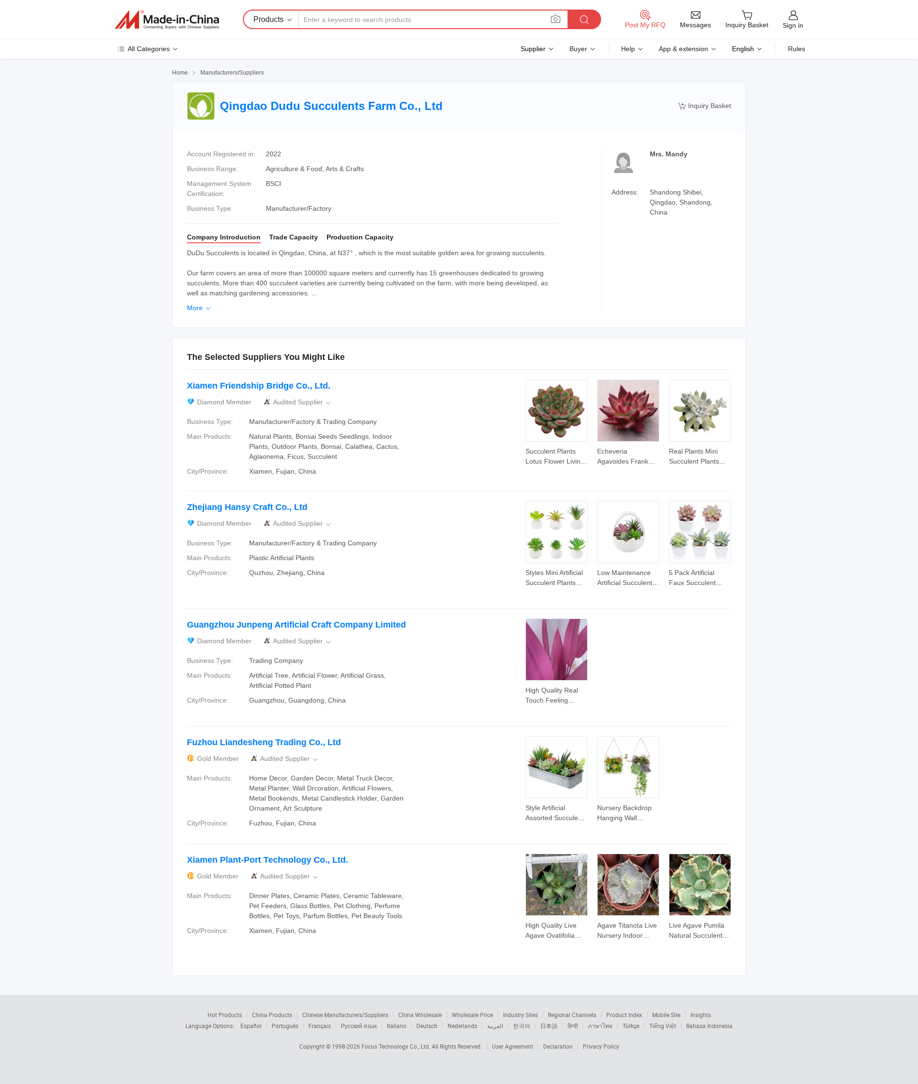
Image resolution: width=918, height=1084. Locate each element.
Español (251, 1026)
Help (628, 49)
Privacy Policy (601, 1046)
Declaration (558, 1046)
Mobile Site (666, 1015)
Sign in (793, 25)
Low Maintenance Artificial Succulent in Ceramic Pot (628, 582)
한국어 (521, 1026)
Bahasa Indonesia (709, 1026)
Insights (700, 1015)
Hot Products (225, 1015)
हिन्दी (573, 1026)
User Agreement (512, 1046)
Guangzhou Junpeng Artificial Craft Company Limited (296, 624)
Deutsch (426, 1026)
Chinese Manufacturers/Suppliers (345, 1015)
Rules (796, 49)
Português (285, 1026)
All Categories (149, 49)
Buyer (578, 49)
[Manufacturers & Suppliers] (167, 20)
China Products (272, 1015)
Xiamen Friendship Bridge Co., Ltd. (258, 385)
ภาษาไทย (600, 1026)
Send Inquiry (556, 455)
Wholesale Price (472, 1015)
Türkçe (631, 1026)
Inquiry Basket (704, 106)
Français (319, 1026)
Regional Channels (572, 1015)
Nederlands (462, 1026)
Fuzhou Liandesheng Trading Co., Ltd (264, 742)
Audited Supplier (302, 402)
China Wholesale (420, 1015)
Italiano (396, 1026)
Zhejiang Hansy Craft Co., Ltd (247, 507)
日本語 (548, 1026)
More (199, 308)
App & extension (683, 49)
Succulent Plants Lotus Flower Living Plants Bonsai (554, 461)
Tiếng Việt (662, 1026)
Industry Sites (520, 1015)
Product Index (624, 1015)
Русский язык (359, 1026)
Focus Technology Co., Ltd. (396, 1046)
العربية (495, 1026)
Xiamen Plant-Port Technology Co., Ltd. (267, 860)
